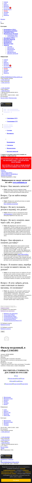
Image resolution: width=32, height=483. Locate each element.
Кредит (6, 404)
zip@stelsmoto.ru (8, 214)
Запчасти (6, 400)
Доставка (6, 12)
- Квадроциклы (11, 49)
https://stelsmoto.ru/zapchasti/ (11, 204)
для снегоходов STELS (10, 319)
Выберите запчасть (6, 328)
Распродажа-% (7, 9)
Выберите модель (5, 324)
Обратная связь (13, 98)
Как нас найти (4, 98)
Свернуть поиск (5, 308)
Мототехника (7, 397)
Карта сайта (7, 415)
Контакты (6, 6)
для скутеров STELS (9, 315)
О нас (5, 3)
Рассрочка (7, 7)
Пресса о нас (7, 412)
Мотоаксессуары (8, 398)
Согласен (16, 480)
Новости (6, 4)
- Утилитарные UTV (12, 36)
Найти (2, 331)
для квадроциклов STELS (10, 317)
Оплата (6, 13)
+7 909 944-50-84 (5, 90)
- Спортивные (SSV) (12, 35)
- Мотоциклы (10, 48)
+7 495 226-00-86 (5, 88)
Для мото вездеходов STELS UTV (13, 320)
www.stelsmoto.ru (20, 182)
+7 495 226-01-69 (5, 79)
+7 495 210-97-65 (5, 82)
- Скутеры (9, 46)
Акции (2, 448)
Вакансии (6, 15)
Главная (6, 2)
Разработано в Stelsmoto (7, 459)
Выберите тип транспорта (7, 310)
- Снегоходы (10, 50)
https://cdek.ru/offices (23, 254)
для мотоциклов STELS (10, 316)
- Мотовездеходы (11, 52)
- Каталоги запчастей (12, 53)
